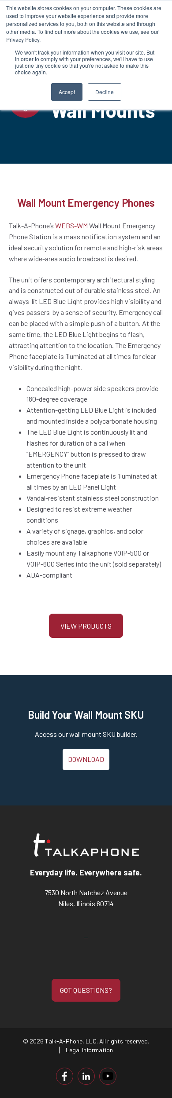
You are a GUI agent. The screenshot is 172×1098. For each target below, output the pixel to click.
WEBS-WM (71, 225)
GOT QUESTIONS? (86, 990)
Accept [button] (67, 91)
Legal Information (89, 1050)
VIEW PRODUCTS (86, 626)
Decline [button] (104, 91)
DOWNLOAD (86, 759)
